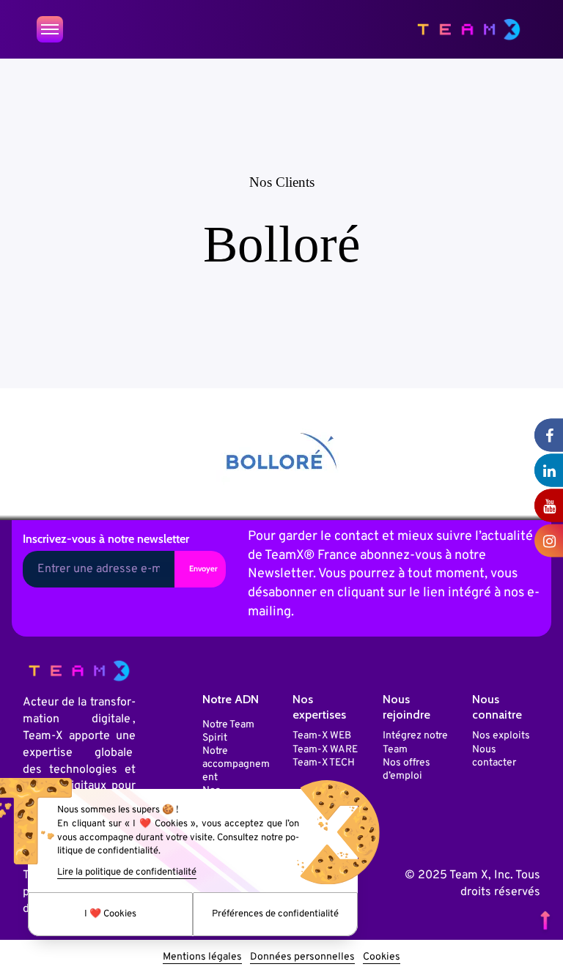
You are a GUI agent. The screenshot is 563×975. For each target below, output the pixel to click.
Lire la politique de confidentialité (126, 872)
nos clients (281, 182)
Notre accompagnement (236, 764)
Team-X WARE (325, 750)
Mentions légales (202, 957)
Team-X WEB (321, 736)
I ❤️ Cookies (110, 914)
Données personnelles (302, 957)
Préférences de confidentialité (275, 914)
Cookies (381, 957)
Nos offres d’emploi (406, 769)
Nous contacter (494, 756)
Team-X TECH (323, 763)
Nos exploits (501, 736)
